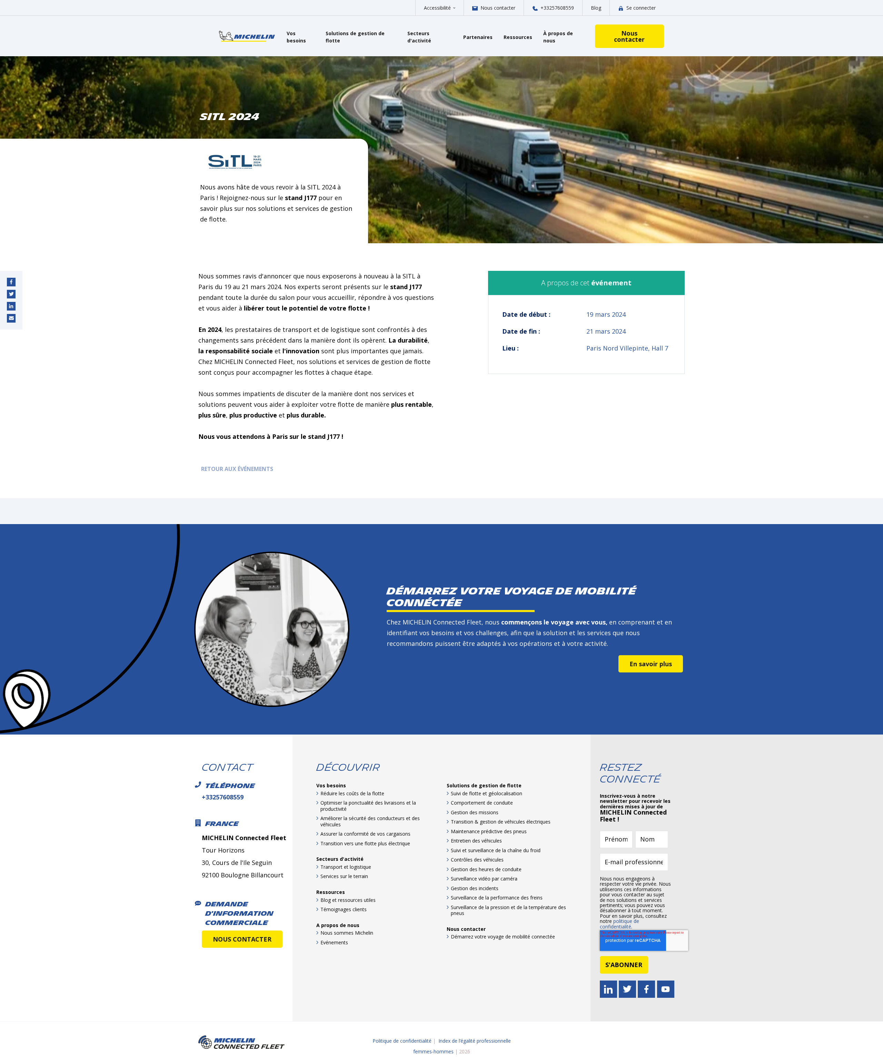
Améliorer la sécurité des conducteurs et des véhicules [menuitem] (370, 821)
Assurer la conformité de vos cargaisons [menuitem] (365, 833)
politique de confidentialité (619, 923)
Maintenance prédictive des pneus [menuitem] (489, 831)
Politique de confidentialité (402, 1040)
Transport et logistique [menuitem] (345, 867)
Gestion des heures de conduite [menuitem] (486, 869)
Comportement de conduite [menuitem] (482, 802)
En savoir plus (650, 664)
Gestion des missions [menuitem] (474, 812)
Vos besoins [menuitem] (331, 785)
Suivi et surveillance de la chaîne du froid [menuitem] (495, 850)
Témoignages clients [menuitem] (343, 909)
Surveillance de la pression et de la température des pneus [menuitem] (508, 910)
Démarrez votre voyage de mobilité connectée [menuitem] (503, 936)
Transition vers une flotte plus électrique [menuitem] (365, 843)
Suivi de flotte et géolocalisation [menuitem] (486, 793)
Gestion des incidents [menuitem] (474, 888)
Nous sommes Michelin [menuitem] (346, 932)
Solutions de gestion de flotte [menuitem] (484, 785)
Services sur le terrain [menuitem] (344, 876)
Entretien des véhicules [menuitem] (476, 840)
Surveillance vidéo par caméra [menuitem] (484, 878)
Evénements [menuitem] (334, 942)
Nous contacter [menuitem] (466, 929)
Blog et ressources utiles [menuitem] (348, 900)
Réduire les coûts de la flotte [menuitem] (352, 793)
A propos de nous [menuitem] (337, 925)
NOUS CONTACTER (242, 939)
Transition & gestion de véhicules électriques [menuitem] (500, 821)
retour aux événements (235, 469)
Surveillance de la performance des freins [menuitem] (497, 897)
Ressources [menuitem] (330, 892)
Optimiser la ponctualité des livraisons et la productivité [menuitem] (368, 805)
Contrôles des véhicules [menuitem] (477, 859)
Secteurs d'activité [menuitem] (340, 859)
